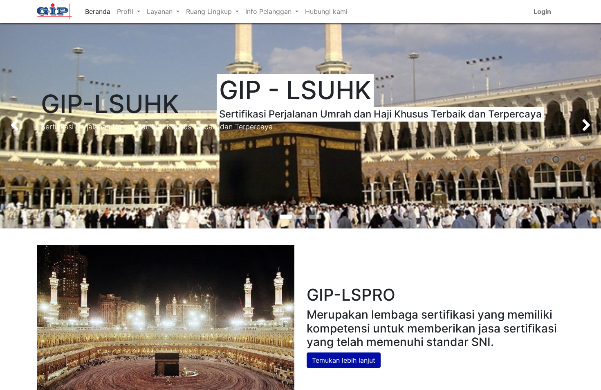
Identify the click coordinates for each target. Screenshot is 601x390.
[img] (24, 125)
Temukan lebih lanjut (343, 360)
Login (542, 11)
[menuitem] (98, 11)
